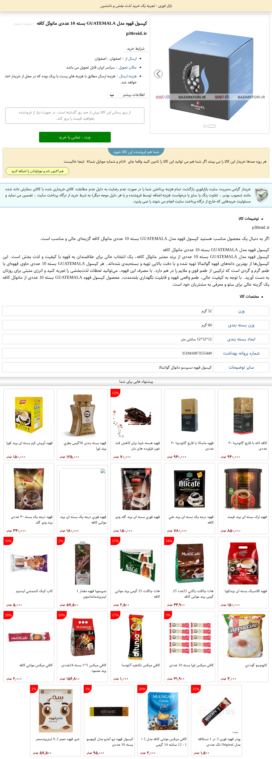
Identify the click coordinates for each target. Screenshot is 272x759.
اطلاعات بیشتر (127, 95)
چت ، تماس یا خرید (75, 137)
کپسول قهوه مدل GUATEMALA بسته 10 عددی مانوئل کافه (145, 238)
